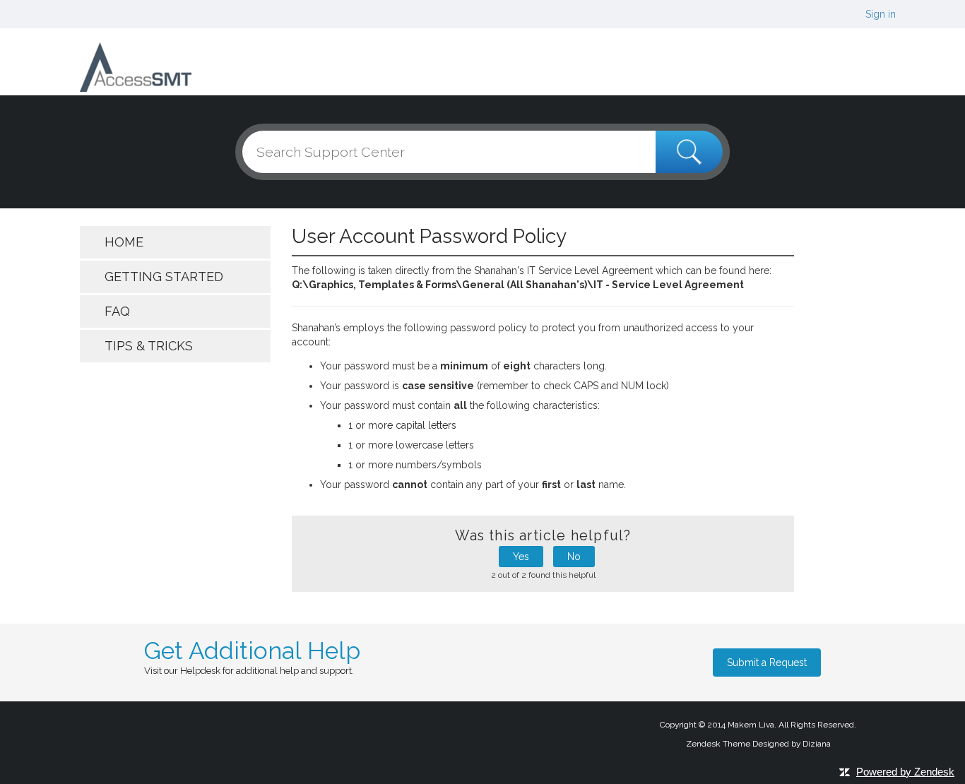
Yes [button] (521, 556)
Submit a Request (767, 662)
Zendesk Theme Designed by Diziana (758, 744)
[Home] (135, 66)
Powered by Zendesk (905, 772)
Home (124, 241)
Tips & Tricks (149, 345)
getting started (164, 276)
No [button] (574, 556)
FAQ (117, 311)
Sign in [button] (880, 14)
